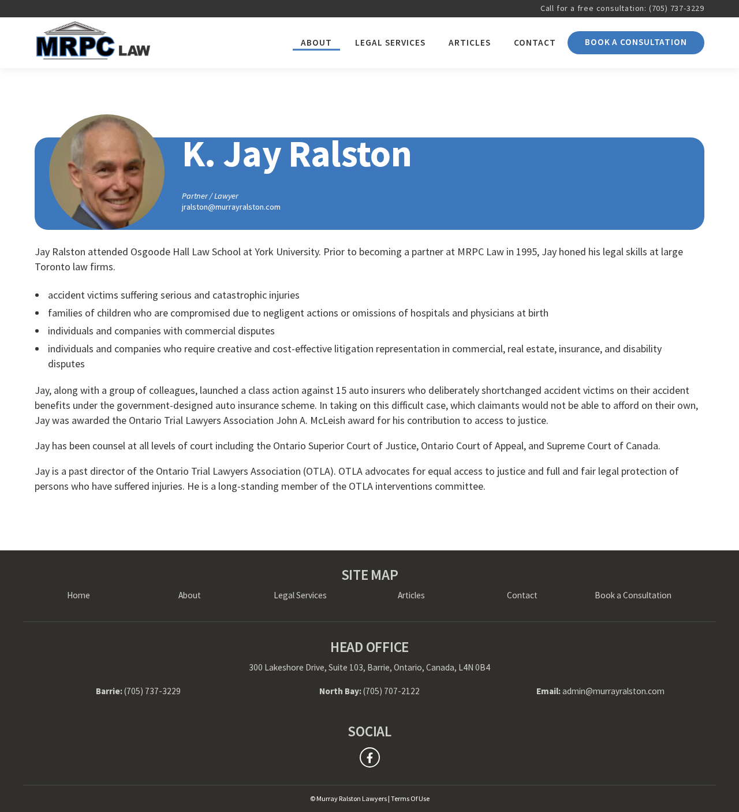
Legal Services (390, 42)
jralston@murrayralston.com (231, 207)
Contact (535, 42)
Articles (470, 42)
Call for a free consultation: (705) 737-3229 (622, 8)
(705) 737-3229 (152, 691)
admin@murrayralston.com (613, 691)
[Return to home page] (92, 42)
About (316, 42)
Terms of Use (410, 798)
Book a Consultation (636, 41)
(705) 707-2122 (391, 691)
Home (78, 595)
